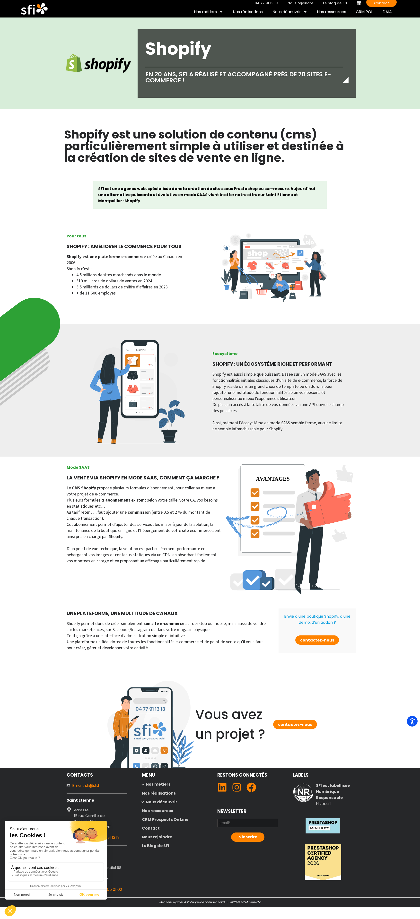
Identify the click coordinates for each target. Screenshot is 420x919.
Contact (151, 828)
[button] (172, 784)
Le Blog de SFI (155, 846)
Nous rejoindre (157, 837)
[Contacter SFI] (150, 709)
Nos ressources (331, 12)
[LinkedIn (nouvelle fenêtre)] (222, 787)
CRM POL (367, 13)
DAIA (389, 13)
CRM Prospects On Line (165, 819)
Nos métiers (205, 12)
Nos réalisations (248, 12)
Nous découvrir (286, 12)
